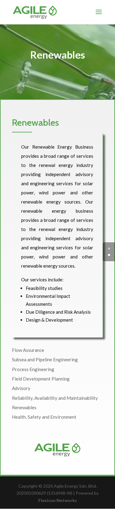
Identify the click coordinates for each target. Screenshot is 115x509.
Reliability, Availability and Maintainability (55, 398)
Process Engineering (33, 369)
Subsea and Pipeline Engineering (45, 359)
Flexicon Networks (57, 500)
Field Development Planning (41, 378)
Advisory (21, 388)
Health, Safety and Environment (44, 417)
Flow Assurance (28, 350)
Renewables (24, 407)
